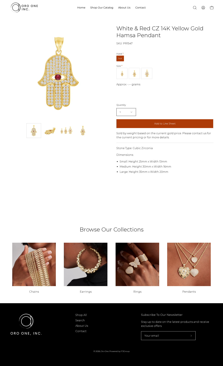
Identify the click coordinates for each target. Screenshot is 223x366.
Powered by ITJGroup (119, 351)
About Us (81, 325)
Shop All (81, 315)
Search (80, 320)
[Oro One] (24, 7)
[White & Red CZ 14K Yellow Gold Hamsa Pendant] (33, 130)
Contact (81, 331)
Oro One (105, 351)
